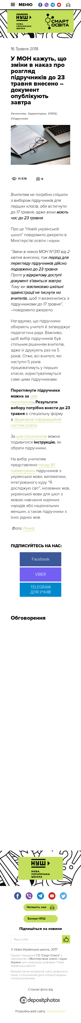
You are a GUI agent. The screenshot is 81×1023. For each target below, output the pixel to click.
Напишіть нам (68, 4)
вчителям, (20, 113)
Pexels (29, 528)
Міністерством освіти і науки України (39, 960)
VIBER (40, 574)
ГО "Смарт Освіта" (48, 955)
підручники (20, 118)
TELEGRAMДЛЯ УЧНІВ (40, 590)
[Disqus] (40, 680)
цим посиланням (31, 436)
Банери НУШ (36, 918)
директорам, (38, 113)
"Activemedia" (56, 1011)
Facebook (40, 559)
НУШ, (54, 113)
